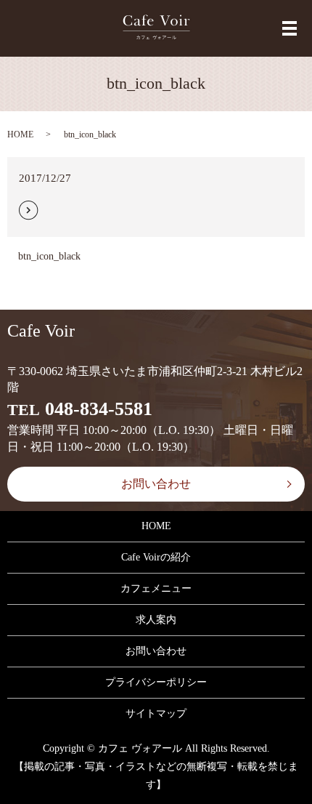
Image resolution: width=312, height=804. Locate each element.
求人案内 (156, 619)
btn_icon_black (49, 256)
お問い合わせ (156, 484)
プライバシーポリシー (156, 682)
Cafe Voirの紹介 (156, 557)
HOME (20, 134)
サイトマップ (156, 713)
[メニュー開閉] (289, 28)
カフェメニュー (156, 588)
